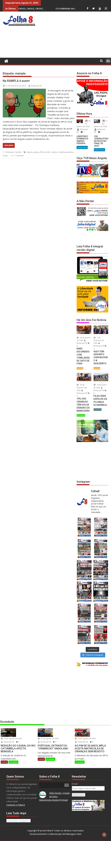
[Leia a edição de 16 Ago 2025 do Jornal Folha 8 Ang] (100, 570)
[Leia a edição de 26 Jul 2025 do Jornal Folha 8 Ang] (84, 613)
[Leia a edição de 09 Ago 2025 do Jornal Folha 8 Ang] (84, 591)
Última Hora (82, 147)
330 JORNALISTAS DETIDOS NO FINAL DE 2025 (101, 141)
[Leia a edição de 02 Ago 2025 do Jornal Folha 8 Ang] (100, 591)
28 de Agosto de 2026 (12, 738)
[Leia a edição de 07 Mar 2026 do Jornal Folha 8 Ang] (100, 548)
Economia (98, 409)
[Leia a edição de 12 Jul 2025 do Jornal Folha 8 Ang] (84, 634)
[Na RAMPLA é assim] (24, 90)
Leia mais (8, 145)
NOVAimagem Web (71, 833)
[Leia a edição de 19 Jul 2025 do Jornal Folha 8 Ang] (100, 613)
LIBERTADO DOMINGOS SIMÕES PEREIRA (82, 140)
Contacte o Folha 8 (15, 804)
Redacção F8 (36, 86)
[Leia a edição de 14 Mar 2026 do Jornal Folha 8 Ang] (84, 548)
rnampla (61, 152)
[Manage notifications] (104, 834)
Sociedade (81, 415)
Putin (48, 152)
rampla (54, 152)
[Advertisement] (74, 35)
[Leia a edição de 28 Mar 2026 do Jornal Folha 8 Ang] (84, 527)
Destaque (10, 152)
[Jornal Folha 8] (5, 60)
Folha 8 (4, 762)
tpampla (69, 152)
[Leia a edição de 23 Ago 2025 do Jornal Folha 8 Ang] (84, 570)
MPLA (42, 152)
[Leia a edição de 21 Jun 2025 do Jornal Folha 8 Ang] (100, 634)
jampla (36, 152)
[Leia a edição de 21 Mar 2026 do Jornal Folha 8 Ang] (100, 527)
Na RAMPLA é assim (16, 81)
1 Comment (19, 155)
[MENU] (108, 61)
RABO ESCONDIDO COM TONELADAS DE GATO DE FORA (83, 356)
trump (5, 155)
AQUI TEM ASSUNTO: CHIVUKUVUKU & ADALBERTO (101, 357)
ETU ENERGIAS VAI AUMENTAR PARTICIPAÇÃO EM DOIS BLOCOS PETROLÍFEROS (68, 8)
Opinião (18, 152)
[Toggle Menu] (66, 785)
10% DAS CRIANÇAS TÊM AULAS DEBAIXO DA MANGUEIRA (83, 404)
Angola (29, 152)
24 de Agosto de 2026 (86, 738)
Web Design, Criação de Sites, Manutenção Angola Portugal (54, 796)
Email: (75, 783)
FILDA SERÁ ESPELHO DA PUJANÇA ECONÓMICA (100, 400)
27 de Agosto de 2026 (49, 738)
